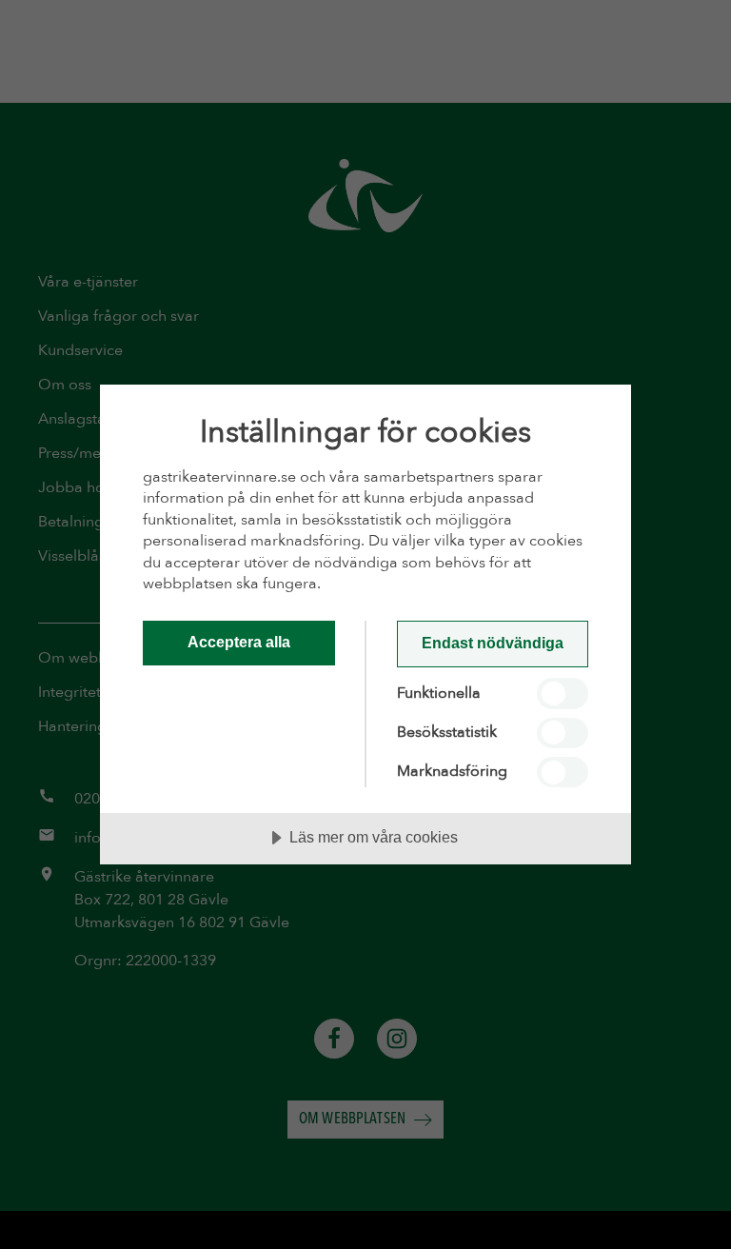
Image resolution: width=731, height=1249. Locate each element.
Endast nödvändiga (492, 642)
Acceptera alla (239, 641)
